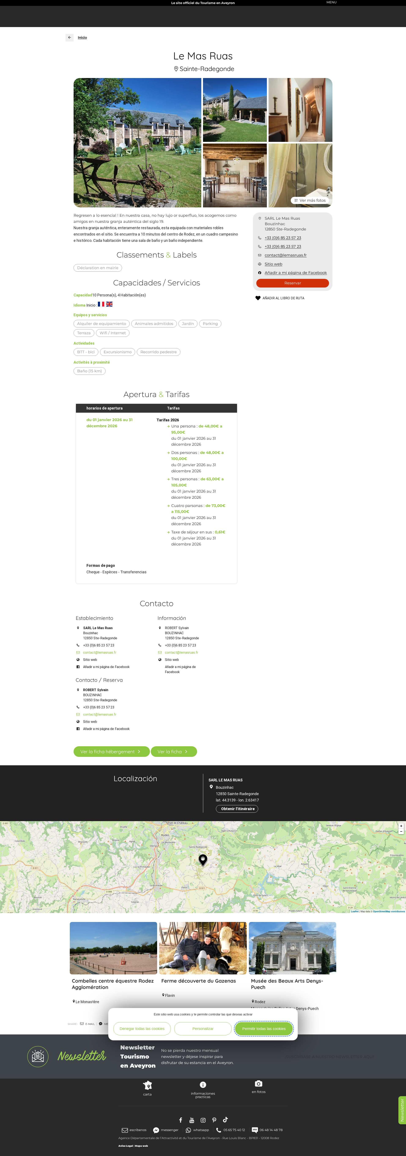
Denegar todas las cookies (142, 1029)
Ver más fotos (313, 200)
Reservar (292, 283)
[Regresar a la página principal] (70, 37)
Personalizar (203, 1029)
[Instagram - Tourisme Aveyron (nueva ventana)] (203, 1119)
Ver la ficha (170, 752)
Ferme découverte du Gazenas (198, 981)
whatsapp (201, 1130)
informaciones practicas (203, 1095)
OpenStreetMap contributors (389, 911)
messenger (169, 1130)
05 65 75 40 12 (234, 1130)
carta (147, 1094)
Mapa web (141, 1145)
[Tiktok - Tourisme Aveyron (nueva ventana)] (225, 1119)
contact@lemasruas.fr (286, 255)
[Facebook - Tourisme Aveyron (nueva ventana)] (180, 1119)
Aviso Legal (125, 1145)
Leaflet (355, 911)
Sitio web (273, 264)
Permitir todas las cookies (264, 1029)
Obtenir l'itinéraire (238, 809)
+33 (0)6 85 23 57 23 (283, 238)
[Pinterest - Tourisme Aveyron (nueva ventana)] (214, 1119)
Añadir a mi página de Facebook (296, 272)
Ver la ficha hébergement (107, 752)
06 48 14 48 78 (271, 1130)
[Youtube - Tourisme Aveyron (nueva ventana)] (191, 1119)
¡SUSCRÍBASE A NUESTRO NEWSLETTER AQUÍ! (329, 1057)
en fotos (259, 1092)
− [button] (401, 831)
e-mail (90, 1024)
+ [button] (401, 826)
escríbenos (138, 1130)
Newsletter (402, 1110)
